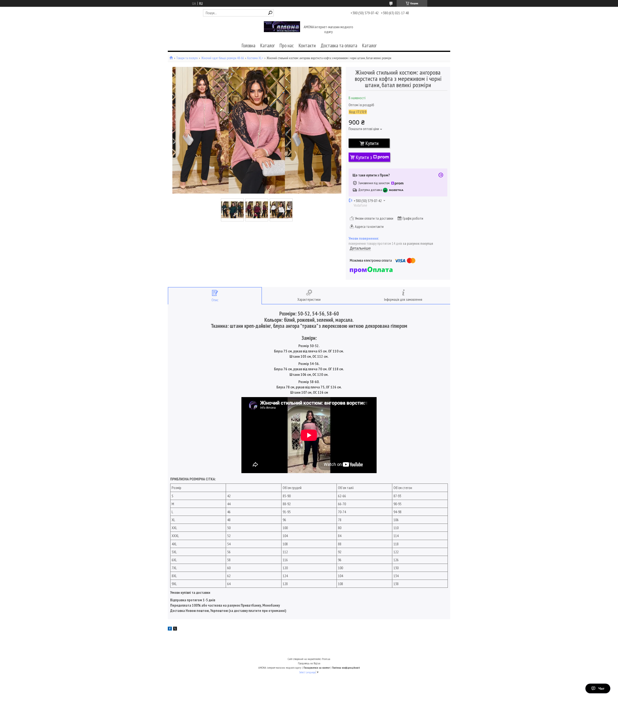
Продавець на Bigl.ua (309, 663)
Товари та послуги (187, 58)
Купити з (364, 157)
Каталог (267, 45)
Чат (601, 688)
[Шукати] (270, 12)
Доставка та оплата (339, 45)
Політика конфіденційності (346, 667)
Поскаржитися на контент (316, 667)
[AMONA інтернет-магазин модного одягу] (282, 29)
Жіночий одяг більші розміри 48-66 (222, 58)
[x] (175, 629)
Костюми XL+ (255, 58)
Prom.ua (326, 659)
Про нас (287, 45)
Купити (372, 143)
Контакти (307, 45)
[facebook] (170, 629)
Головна (248, 45)
